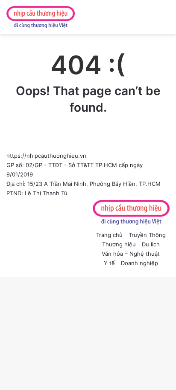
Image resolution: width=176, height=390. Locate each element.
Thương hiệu (119, 244)
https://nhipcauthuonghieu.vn (46, 155)
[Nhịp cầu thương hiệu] (40, 17)
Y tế (109, 263)
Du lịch (151, 244)
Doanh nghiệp (139, 263)
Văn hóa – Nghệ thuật (131, 253)
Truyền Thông (147, 234)
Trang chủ (109, 234)
